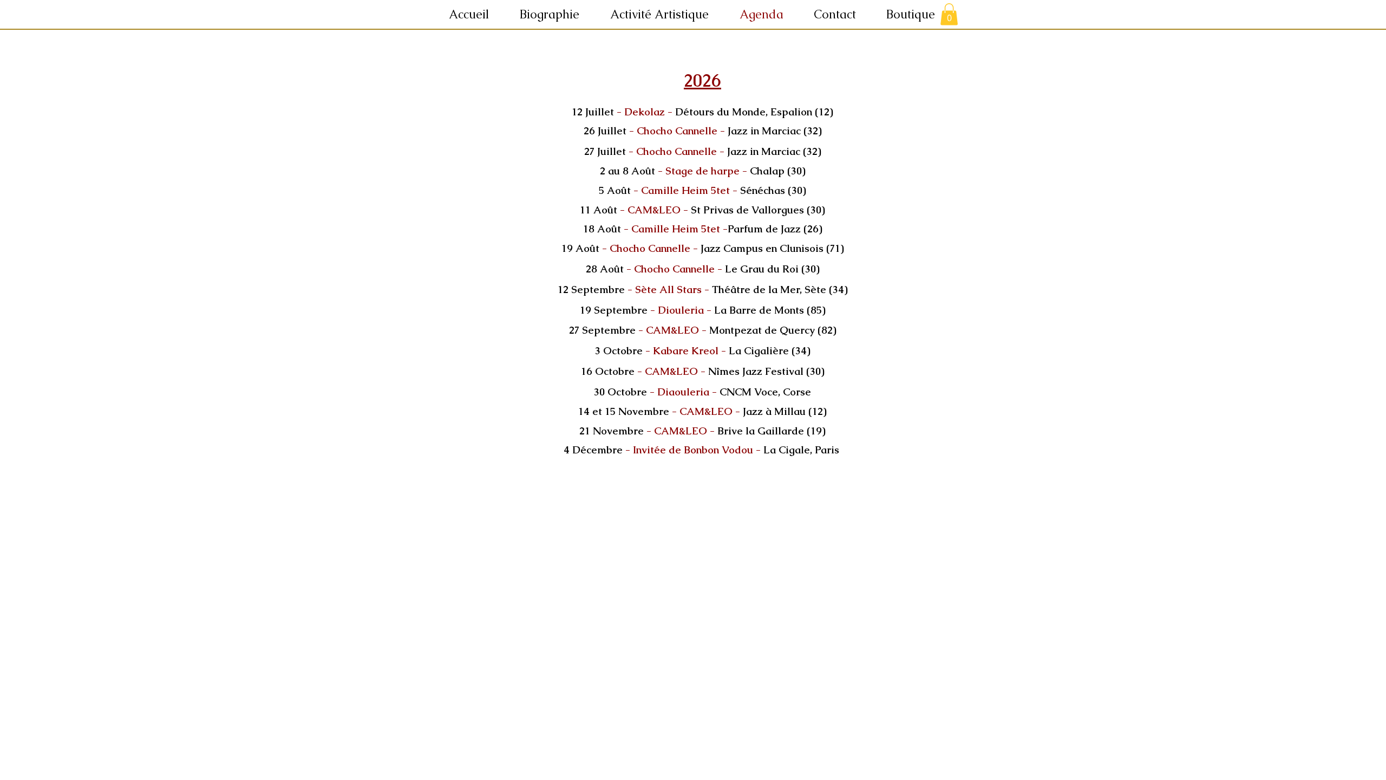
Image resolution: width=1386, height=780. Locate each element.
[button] (666, 14)
